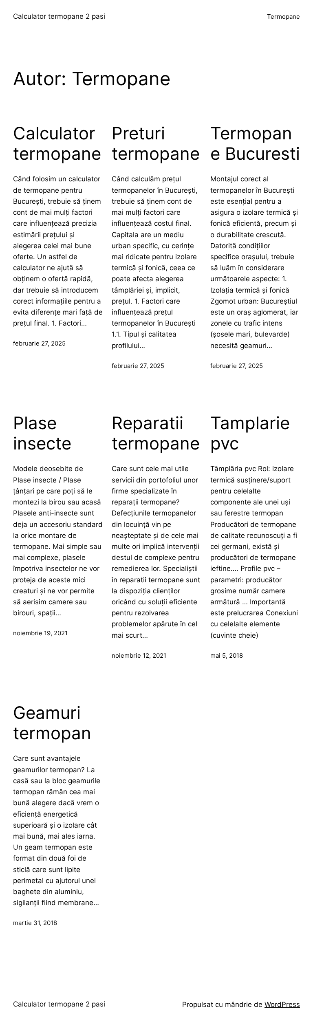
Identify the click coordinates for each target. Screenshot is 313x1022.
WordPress (282, 1004)
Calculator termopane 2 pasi (59, 16)
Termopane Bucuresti (255, 143)
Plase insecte (42, 433)
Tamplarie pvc (250, 433)
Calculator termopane (57, 143)
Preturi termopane (156, 143)
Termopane (283, 16)
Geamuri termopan (52, 723)
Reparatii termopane (156, 433)
